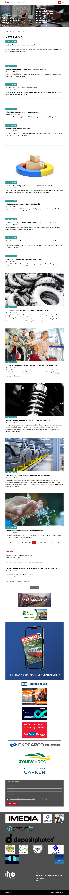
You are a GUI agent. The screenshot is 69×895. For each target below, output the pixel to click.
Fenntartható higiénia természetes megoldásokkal (24, 531)
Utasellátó (8, 15)
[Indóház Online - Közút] (18, 2)
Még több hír (34, 587)
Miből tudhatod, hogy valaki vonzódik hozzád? (23, 204)
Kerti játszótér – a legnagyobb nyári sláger (19, 575)
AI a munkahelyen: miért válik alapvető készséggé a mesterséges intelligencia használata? (45, 17)
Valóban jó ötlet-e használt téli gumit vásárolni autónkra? (27, 310)
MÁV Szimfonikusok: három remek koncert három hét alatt (24, 562)
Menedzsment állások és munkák (18, 129)
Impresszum (40, 878)
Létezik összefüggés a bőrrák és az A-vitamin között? (25, 69)
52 (37, 543)
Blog (3, 15)
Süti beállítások (54, 893)
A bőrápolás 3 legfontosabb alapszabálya (21, 45)
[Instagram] (63, 893)
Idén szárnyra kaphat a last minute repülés (21, 112)
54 (45, 543)
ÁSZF (37, 873)
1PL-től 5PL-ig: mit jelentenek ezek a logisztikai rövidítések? (28, 186)
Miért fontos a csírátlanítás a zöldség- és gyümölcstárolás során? (30, 241)
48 (22, 543)
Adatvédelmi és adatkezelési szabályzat (49, 875)
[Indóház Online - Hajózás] (23, 2)
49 (26, 543)
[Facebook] (61, 893)
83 (55, 543)
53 (41, 543)
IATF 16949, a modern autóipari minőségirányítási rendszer (27, 475)
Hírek (14, 32)
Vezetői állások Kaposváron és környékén (21, 88)
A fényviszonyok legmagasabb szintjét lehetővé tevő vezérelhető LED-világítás (31, 568)
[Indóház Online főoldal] (25, 2)
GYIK (37, 881)
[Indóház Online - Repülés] (14, 2)
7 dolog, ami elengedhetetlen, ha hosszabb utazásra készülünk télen (31, 365)
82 (52, 543)
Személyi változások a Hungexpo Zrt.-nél (18, 556)
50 (30, 543)
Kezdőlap (8, 32)
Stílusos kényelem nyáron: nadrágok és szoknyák (11, 20)
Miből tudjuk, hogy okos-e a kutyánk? (17, 581)
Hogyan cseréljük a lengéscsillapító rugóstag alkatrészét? (27, 420)
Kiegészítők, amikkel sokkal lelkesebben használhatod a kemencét (30, 222)
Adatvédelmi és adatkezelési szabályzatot (22, 799)
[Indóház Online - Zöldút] (20, 2)
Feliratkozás (12, 803)
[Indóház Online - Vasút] (11, 2)
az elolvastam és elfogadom (29, 799)
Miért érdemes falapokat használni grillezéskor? (24, 259)
